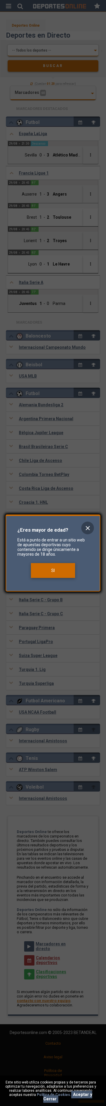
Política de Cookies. (54, 1095)
